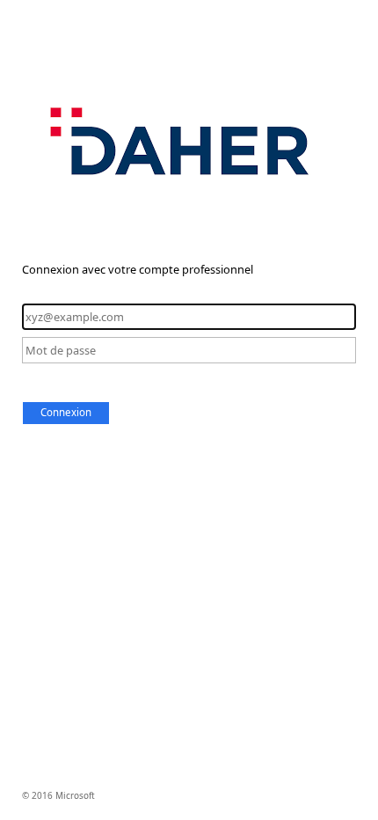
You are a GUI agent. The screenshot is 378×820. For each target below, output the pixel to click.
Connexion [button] (65, 412)
